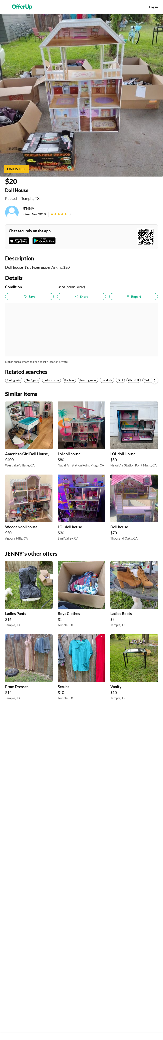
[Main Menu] (7, 7)
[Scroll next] (154, 380)
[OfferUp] (22, 7)
